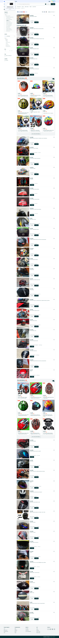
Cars (15, 6)
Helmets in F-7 (23, 8)
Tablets (31, 6)
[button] (22, 12)
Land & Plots (34, 6)
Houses (23, 6)
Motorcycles (19, 6)
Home (4, 8)
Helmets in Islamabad (17, 8)
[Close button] (14, 1)
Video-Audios (27, 6)
